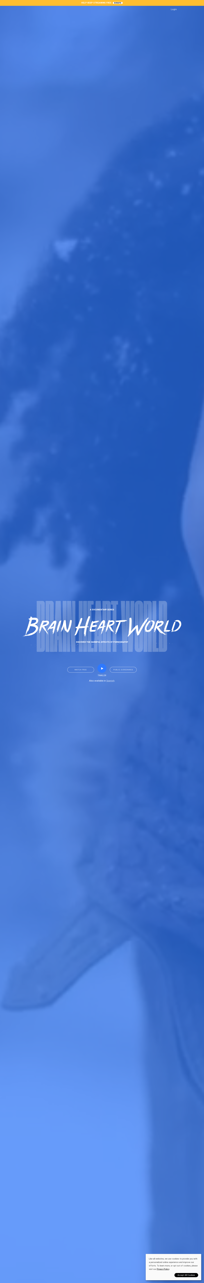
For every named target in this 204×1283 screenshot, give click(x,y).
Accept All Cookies (186, 1275)
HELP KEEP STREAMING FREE (96, 2)
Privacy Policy (163, 1269)
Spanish (110, 680)
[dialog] (173, 1267)
